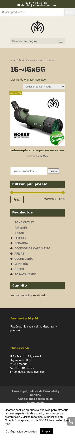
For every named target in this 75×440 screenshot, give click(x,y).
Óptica (19, 269)
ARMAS (19, 253)
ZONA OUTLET (24, 222)
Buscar (69, 11)
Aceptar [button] (46, 431)
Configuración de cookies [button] (21, 431)
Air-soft (21, 227)
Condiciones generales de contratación (35, 400)
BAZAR (19, 233)
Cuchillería (23, 259)
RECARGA (21, 243)
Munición (21, 264)
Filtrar (17, 199)
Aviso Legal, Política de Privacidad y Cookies (35, 393)
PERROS (20, 238)
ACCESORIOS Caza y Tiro (32, 248)
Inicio (13, 60)
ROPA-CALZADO (25, 274)
